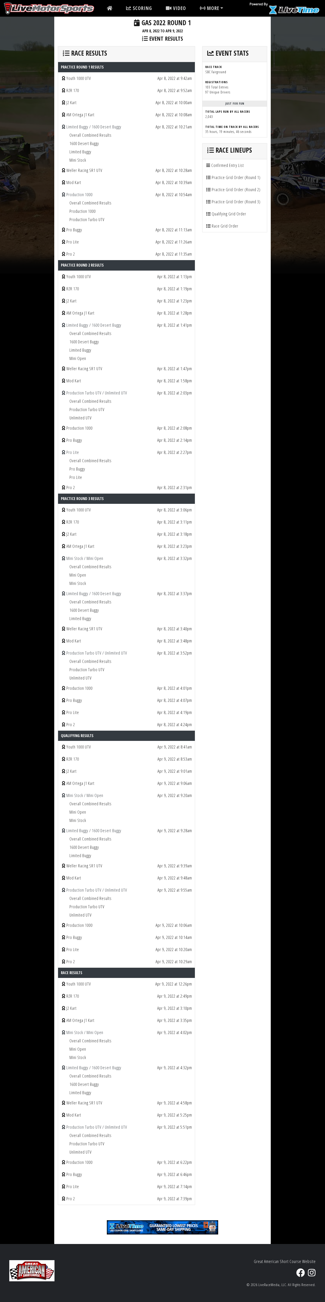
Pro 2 (70, 254)
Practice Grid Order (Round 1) (236, 177)
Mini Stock (77, 160)
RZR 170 (72, 90)
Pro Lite (72, 242)
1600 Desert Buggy (84, 143)
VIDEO (179, 8)
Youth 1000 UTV (78, 78)
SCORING (141, 8)
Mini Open (77, 358)
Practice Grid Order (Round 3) (236, 201)
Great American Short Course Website (285, 1261)
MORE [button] (212, 8)
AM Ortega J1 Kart (80, 114)
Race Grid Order (224, 226)
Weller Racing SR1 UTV (84, 170)
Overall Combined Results (90, 135)
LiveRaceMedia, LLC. (272, 1285)
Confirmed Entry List (227, 165)
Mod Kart (73, 182)
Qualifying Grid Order (228, 214)
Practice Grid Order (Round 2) (236, 189)
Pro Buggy (74, 230)
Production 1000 (82, 211)
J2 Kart (71, 102)
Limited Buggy (80, 152)
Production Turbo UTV (86, 219)
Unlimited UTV (80, 418)
